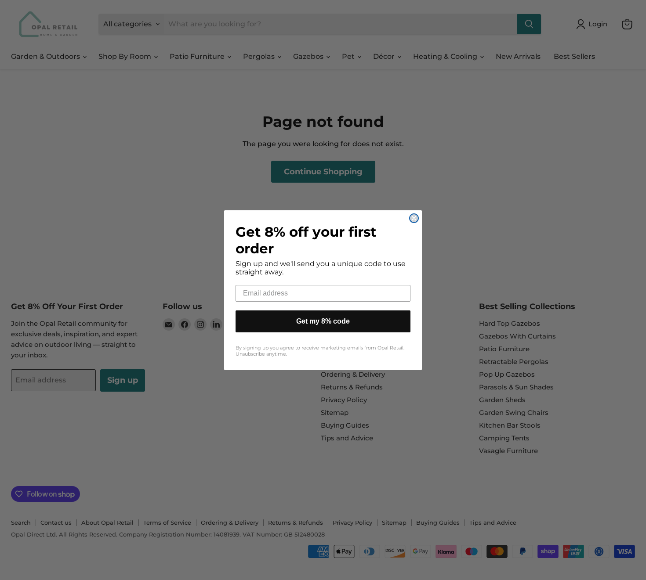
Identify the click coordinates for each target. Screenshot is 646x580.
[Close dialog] (414, 218)
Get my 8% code (323, 321)
